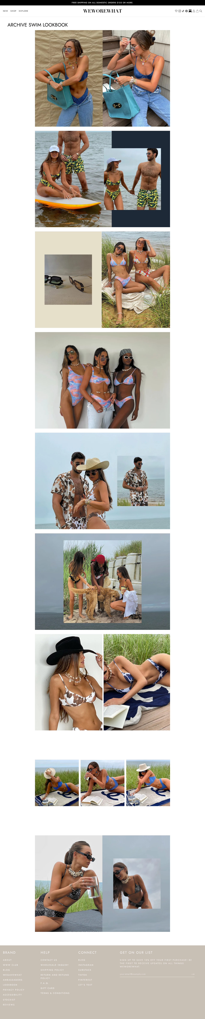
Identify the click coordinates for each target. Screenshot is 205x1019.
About (7, 959)
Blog (6, 969)
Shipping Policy (52, 969)
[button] (13, 11)
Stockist (9, 999)
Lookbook (10, 984)
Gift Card (48, 988)
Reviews (9, 1004)
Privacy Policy (14, 989)
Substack (85, 969)
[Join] (190, 974)
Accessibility (12, 994)
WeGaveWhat (12, 974)
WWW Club (10, 964)
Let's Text (85, 984)
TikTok (82, 974)
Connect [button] (87, 952)
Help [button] (45, 952)
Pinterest (85, 979)
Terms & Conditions (55, 993)
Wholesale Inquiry (55, 964)
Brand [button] (9, 952)
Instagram (86, 964)
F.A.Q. (45, 983)
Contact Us (49, 959)
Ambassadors (13, 979)
